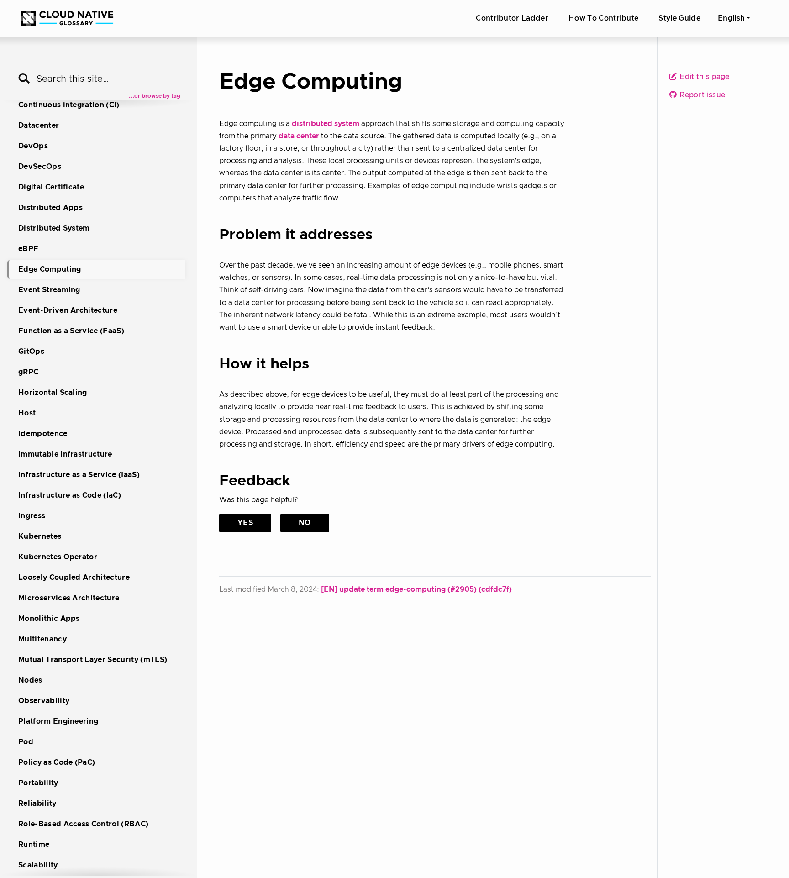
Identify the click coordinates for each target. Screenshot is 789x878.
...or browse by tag (154, 96)
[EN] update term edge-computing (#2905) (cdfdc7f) (416, 589)
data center (299, 136)
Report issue (701, 95)
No (305, 522)
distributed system (325, 123)
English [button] (731, 18)
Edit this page (704, 77)
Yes (245, 522)
